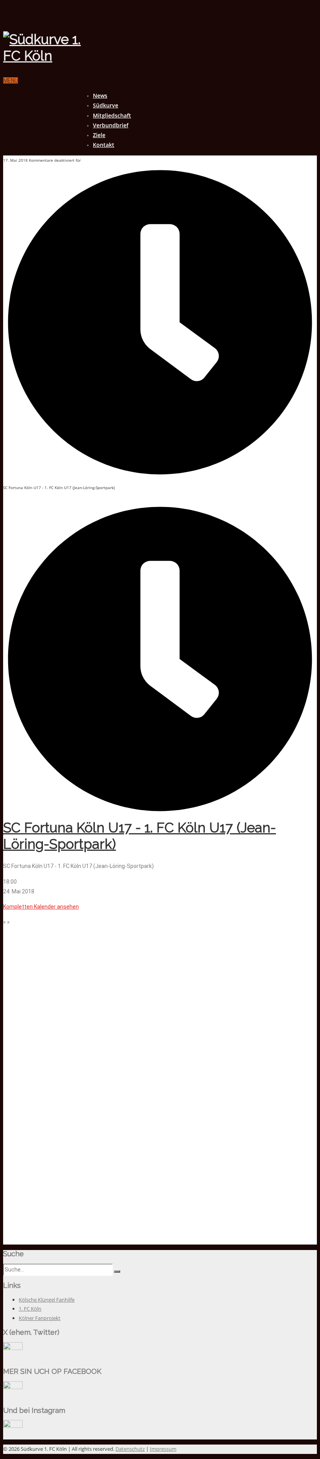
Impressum (163, 1448)
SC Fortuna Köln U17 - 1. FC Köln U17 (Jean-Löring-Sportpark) (139, 836)
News (100, 95)
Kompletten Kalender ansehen (41, 907)
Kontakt (103, 144)
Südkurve (105, 105)
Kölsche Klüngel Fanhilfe (47, 1299)
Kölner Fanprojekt (39, 1317)
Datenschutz (130, 1448)
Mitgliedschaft (112, 115)
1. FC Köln (30, 1308)
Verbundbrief (110, 125)
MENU (10, 80)
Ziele (99, 135)
